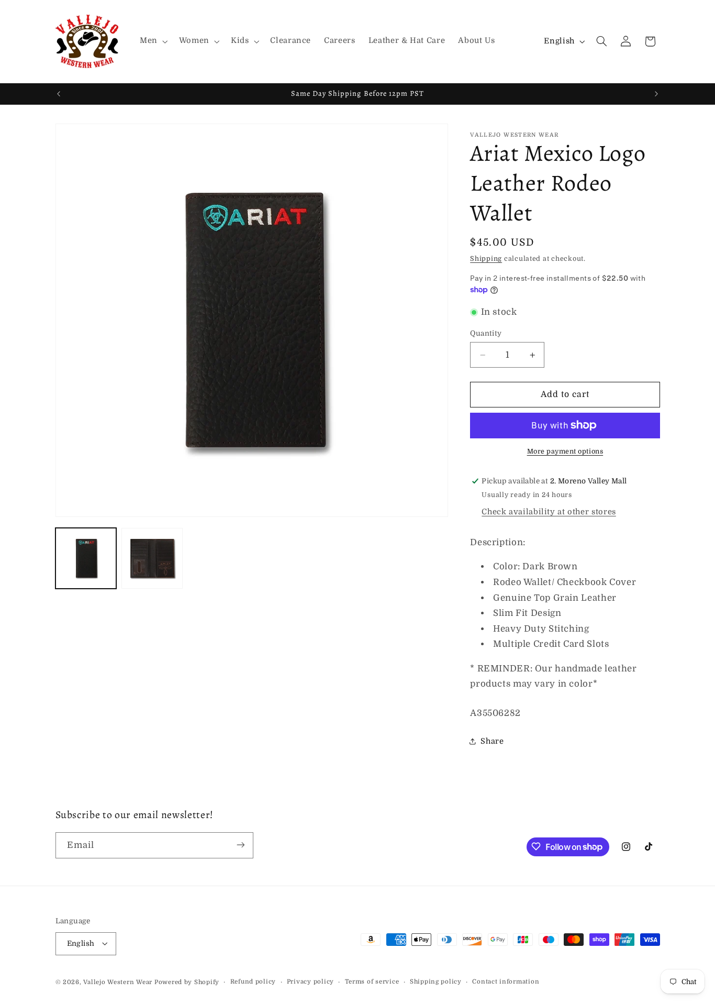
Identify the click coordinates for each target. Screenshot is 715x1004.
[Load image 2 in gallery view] (151, 558)
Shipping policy (436, 981)
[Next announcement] (656, 93)
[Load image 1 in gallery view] (85, 558)
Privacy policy (310, 981)
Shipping (486, 258)
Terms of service (372, 981)
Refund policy (253, 981)
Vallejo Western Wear (117, 981)
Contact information (505, 981)
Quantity (485, 333)
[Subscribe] (240, 845)
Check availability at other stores (549, 511)
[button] (152, 41)
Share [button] (492, 741)
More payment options (565, 451)
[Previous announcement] (58, 93)
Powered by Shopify (186, 981)
